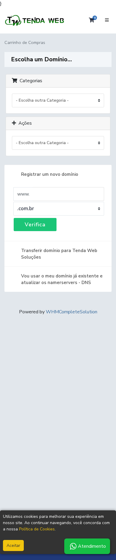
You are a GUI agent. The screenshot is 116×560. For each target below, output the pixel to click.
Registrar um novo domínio (49, 174)
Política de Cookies (37, 529)
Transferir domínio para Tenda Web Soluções (59, 254)
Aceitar (13, 545)
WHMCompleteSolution (71, 312)
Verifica (35, 224)
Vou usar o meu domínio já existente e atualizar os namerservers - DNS (62, 279)
